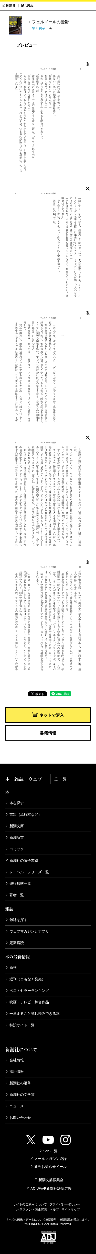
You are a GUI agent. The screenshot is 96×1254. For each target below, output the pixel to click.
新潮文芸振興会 (50, 1180)
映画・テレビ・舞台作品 (29, 1002)
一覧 (63, 779)
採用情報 (16, 1071)
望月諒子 (38, 28)
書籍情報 (48, 733)
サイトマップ (70, 1209)
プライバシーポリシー (64, 1204)
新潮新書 (16, 837)
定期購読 (16, 943)
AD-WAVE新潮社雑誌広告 (50, 1189)
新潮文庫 (16, 826)
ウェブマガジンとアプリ (29, 931)
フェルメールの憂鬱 (50, 22)
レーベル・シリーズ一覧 (29, 872)
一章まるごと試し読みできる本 (34, 1013)
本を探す (16, 803)
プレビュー (26, 45)
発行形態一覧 (20, 883)
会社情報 (16, 1060)
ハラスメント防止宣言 (31, 1209)
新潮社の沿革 (20, 1083)
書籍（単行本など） (25, 814)
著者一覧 (16, 895)
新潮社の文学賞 (22, 1094)
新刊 (13, 967)
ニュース (16, 1106)
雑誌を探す (18, 920)
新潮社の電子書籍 (23, 860)
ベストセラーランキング (29, 990)
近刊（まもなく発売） (27, 979)
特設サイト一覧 (22, 1025)
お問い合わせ (20, 1117)
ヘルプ (54, 1209)
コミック (16, 849)
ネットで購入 (51, 715)
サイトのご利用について (30, 1204)
